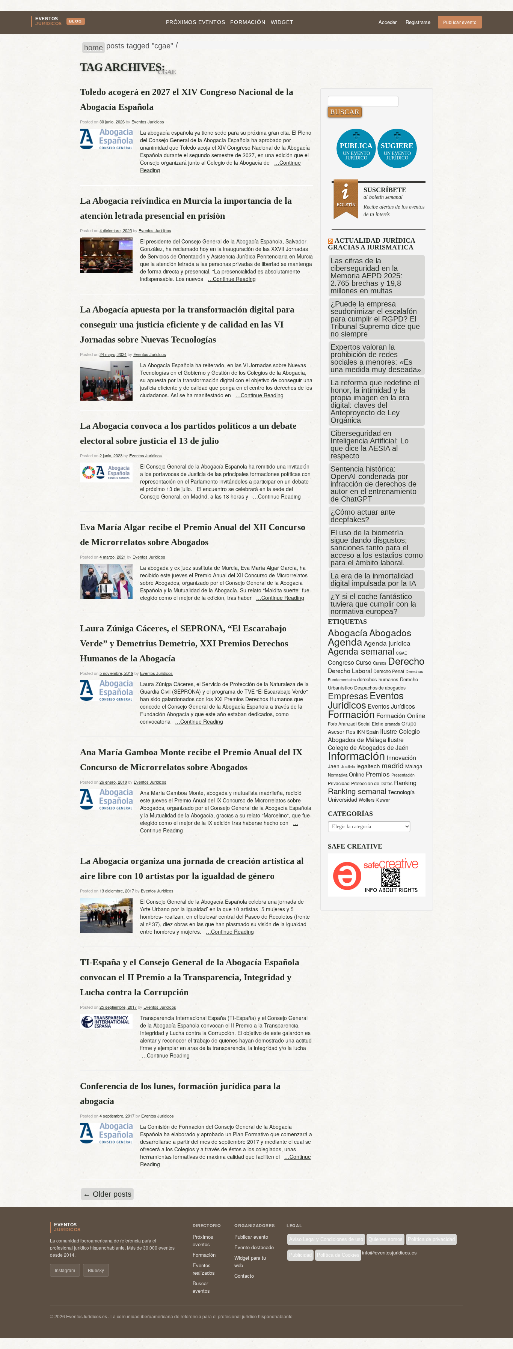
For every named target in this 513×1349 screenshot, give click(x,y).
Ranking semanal (357, 790)
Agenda (345, 641)
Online (356, 774)
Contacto (244, 1275)
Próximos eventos (195, 22)
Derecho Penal (388, 671)
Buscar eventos (201, 1287)
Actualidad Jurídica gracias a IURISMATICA (371, 244)
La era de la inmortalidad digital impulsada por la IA (373, 579)
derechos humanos (377, 679)
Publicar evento (460, 22)
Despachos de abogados (380, 687)
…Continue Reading (232, 278)
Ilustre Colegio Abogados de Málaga (374, 735)
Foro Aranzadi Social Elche (355, 723)
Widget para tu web (250, 1261)
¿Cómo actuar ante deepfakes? (362, 516)
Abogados (390, 632)
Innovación (401, 757)
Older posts (107, 1194)
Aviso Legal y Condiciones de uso (326, 1239)
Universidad (342, 799)
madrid (393, 765)
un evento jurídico (356, 151)
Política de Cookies (338, 1255)
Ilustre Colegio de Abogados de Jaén (368, 743)
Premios (378, 773)
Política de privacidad (431, 1239)
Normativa (337, 775)
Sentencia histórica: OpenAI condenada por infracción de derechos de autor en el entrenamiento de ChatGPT (373, 484)
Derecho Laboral (350, 670)
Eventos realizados (204, 1269)
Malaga (413, 766)
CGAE (401, 653)
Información (356, 755)
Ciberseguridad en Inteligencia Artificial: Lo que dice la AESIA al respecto (369, 444)
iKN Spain (368, 731)
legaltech (368, 766)
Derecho (406, 660)
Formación (247, 22)
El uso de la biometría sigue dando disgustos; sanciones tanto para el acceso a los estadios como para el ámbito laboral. (376, 548)
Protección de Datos (371, 783)
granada (392, 724)
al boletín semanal (394, 201)
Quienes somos (385, 1239)
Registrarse (418, 22)
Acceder (388, 22)
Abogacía (348, 632)
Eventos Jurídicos (391, 706)
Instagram (65, 1270)
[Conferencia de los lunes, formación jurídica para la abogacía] (106, 1132)
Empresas (348, 695)
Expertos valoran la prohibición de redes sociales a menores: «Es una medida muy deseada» (375, 358)
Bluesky (96, 1270)
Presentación (403, 775)
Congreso (341, 662)
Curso (363, 662)
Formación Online (400, 715)
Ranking (405, 782)
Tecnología (401, 792)
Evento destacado (254, 1247)
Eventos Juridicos (147, 122)
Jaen (333, 766)
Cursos (379, 663)
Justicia (348, 766)
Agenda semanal (361, 650)
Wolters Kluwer (374, 799)
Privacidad (339, 783)
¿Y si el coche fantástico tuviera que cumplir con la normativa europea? (373, 604)
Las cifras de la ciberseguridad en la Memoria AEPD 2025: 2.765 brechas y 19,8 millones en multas (366, 276)
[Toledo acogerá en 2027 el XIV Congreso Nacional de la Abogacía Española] (106, 138)
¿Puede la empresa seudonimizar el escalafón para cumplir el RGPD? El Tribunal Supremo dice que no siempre (375, 319)
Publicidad (300, 1255)
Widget (282, 22)
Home (93, 48)
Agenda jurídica (387, 642)
